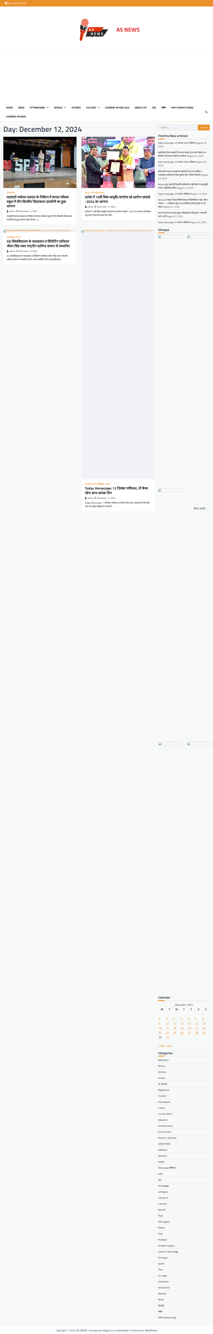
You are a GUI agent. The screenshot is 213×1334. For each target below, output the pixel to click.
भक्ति (163, 107)
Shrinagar (163, 1257)
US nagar (162, 1275)
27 (189, 1033)
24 (167, 1033)
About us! (141, 107)
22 (204, 1028)
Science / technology (168, 1251)
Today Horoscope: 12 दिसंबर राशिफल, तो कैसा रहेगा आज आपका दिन (116, 490)
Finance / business (167, 1138)
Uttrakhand (37, 107)
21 (196, 1028)
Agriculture (163, 1060)
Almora (11, 192)
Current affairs (16, 116)
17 (167, 1028)
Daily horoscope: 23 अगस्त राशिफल (174, 193)
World (58, 107)
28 (196, 1033)
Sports (161, 1263)
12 (182, 1023)
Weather (162, 1293)
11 (174, 1023)
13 (189, 1023)
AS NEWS (128, 29)
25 (174, 1033)
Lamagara (163, 1191)
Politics (161, 1227)
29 (204, 1033)
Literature (163, 1197)
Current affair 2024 (117, 107)
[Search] (206, 112)
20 (189, 1028)
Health (161, 1161)
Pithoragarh (164, 1221)
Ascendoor (123, 1330)
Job (154, 107)
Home (9, 107)
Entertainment (165, 1126)
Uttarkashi (163, 1281)
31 (167, 1037)
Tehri (160, 1269)
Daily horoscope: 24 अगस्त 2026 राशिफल (177, 162)
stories (76, 107)
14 (196, 1023)
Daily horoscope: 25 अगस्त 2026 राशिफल (177, 143)
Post (87, 192)
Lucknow (162, 1203)
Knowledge (163, 1185)
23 (160, 1033)
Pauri (160, 1215)
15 (204, 1023)
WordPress (151, 1330)
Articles (161, 1078)
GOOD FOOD (164, 1143)
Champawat (164, 1102)
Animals (162, 1072)
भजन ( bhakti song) (182, 107)
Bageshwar (163, 1090)
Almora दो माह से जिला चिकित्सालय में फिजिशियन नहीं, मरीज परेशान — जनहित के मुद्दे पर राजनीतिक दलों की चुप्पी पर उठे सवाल (183, 203)
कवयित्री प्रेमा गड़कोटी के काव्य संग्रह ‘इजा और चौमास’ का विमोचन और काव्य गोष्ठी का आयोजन (182, 154)
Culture (91, 107)
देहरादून (161, 1305)
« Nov (161, 1046)
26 (182, 1033)
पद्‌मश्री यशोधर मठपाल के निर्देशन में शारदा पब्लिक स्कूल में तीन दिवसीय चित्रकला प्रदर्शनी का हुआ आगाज (38, 201)
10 (167, 1023)
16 (160, 1028)
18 (174, 1028)
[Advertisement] (106, 78)
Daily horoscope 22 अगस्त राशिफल (174, 222)
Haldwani (162, 1149)
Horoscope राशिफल (94, 484)
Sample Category (166, 1245)
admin (12, 211)
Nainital (162, 1209)
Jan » (170, 1046)
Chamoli (162, 1096)
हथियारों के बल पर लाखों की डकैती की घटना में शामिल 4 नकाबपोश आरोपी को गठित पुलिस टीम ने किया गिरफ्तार (180, 173)
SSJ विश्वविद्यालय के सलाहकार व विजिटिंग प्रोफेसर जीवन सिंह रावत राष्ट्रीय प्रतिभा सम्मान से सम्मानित (38, 243)
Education (163, 1120)
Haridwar (162, 1155)
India (21, 107)
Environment (164, 1132)
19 (182, 1028)
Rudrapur (162, 1239)
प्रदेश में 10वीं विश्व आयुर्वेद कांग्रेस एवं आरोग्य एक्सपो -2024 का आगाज (117, 199)
